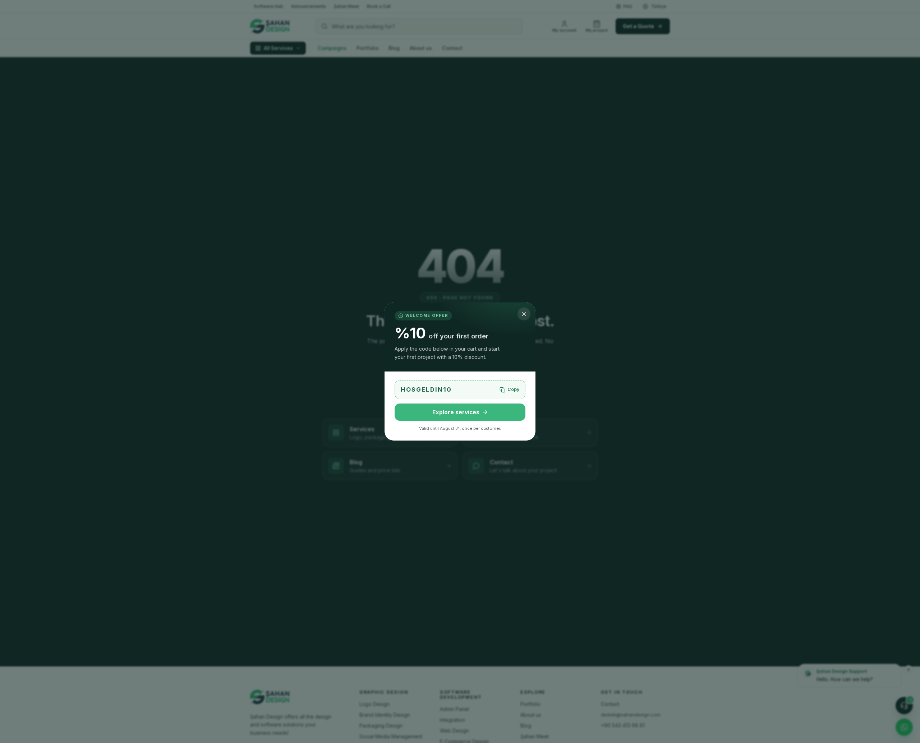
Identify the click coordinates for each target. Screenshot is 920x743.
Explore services (455, 412)
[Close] (524, 313)
